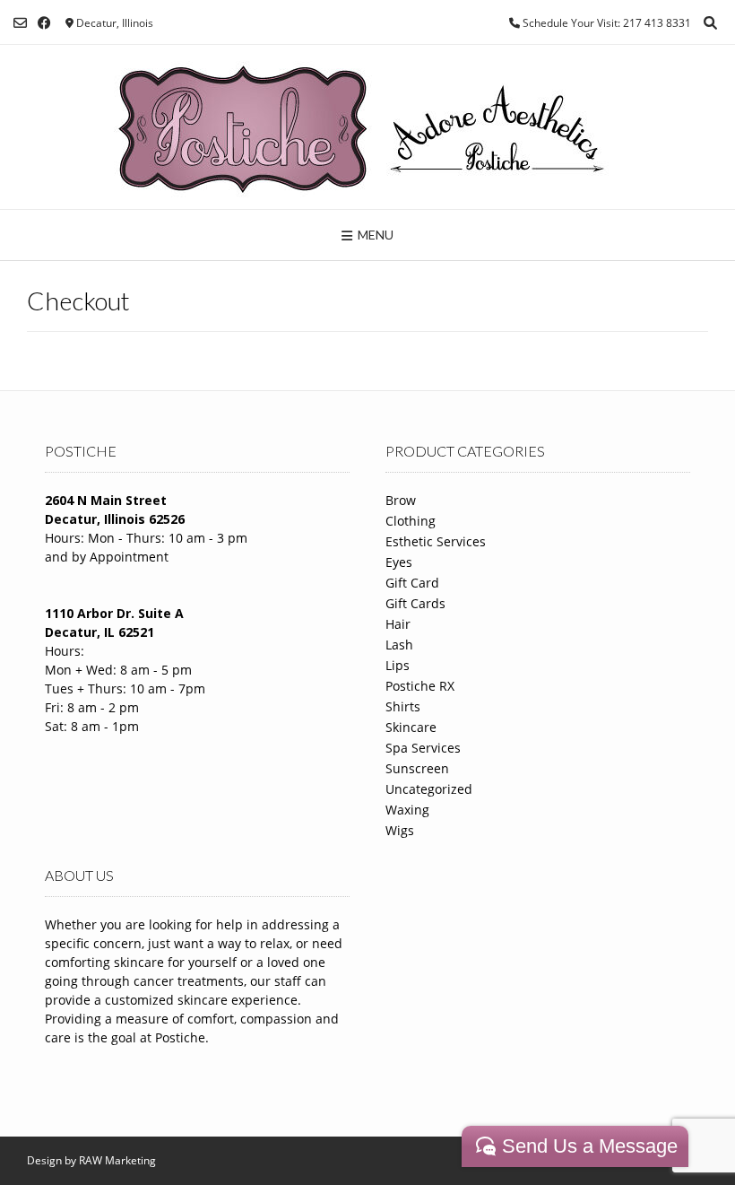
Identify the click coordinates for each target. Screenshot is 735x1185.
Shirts (402, 706)
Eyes (398, 562)
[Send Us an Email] (20, 23)
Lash (399, 644)
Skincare (411, 727)
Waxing (407, 809)
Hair (398, 623)
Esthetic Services (435, 541)
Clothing (410, 520)
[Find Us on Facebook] (44, 23)
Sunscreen (417, 768)
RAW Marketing (117, 1160)
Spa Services (423, 747)
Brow (400, 500)
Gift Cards (415, 603)
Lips (397, 665)
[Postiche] (368, 127)
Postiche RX (419, 685)
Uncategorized (428, 788)
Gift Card (412, 582)
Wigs (399, 830)
